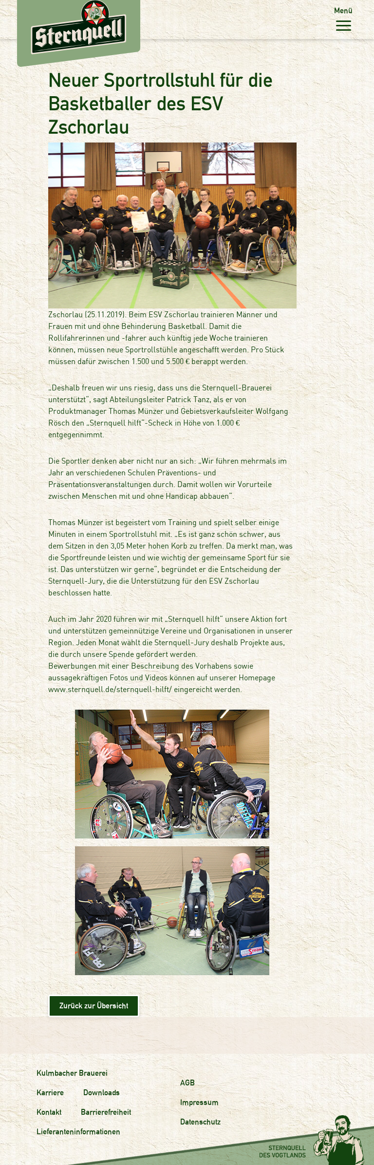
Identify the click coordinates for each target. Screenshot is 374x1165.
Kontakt (49, 1112)
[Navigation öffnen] (343, 25)
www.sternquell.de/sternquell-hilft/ (110, 689)
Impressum (199, 1102)
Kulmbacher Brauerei (72, 1073)
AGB (187, 1082)
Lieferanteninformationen (78, 1131)
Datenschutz (200, 1121)
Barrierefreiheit (106, 1112)
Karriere (50, 1092)
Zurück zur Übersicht (93, 1005)
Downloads (101, 1092)
